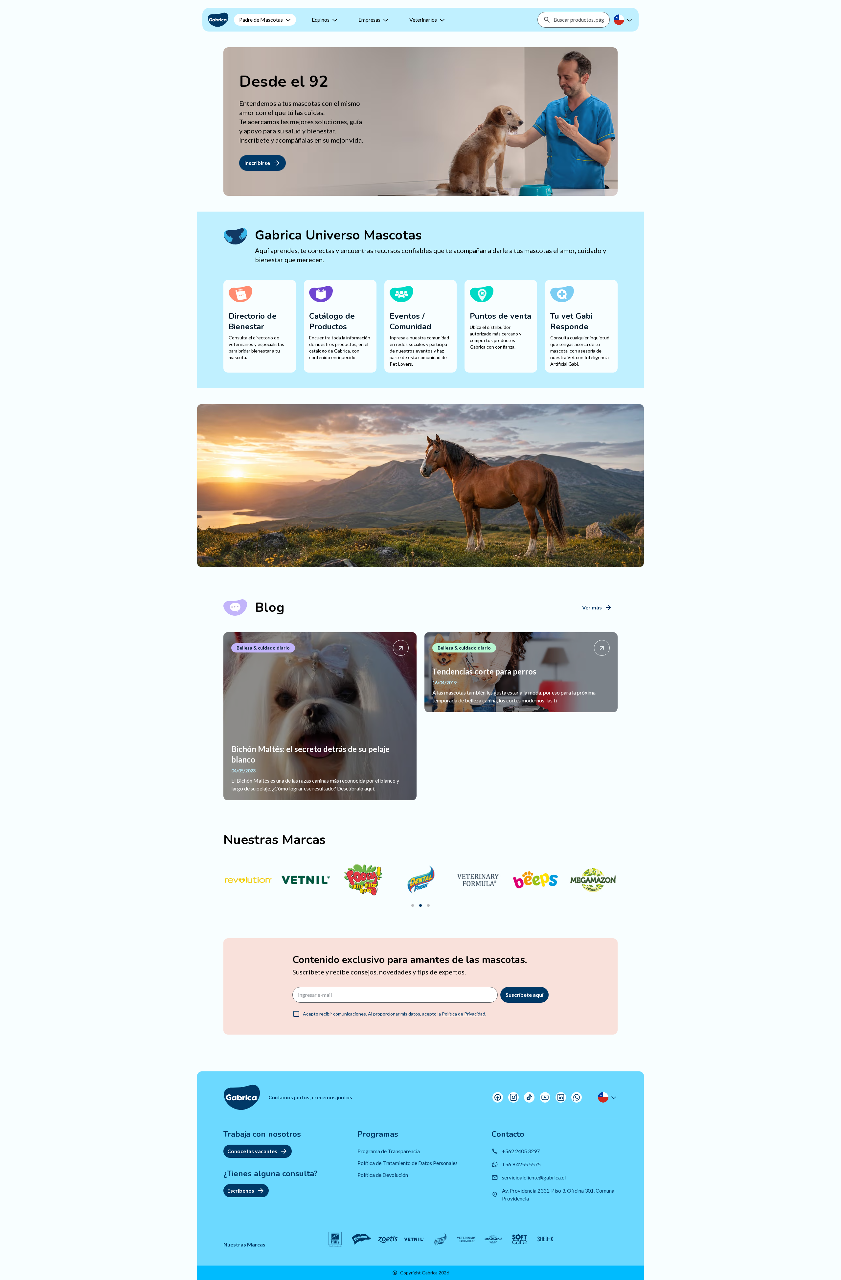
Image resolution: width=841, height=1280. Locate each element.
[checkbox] (296, 1014)
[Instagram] (513, 1097)
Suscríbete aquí (524, 995)
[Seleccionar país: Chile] (623, 19)
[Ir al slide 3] (428, 905)
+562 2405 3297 (521, 1151)
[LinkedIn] (561, 1097)
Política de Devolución (382, 1175)
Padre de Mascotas (261, 19)
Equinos (321, 19)
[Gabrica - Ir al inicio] (218, 19)
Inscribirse (257, 163)
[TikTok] (529, 1097)
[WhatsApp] (576, 1097)
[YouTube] (545, 1097)
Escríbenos (240, 1190)
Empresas (369, 19)
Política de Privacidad (463, 1014)
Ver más (592, 607)
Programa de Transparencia (388, 1151)
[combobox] (579, 20)
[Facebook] (497, 1097)
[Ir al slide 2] (420, 905)
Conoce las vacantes (252, 1151)
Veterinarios (423, 19)
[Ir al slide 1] (412, 905)
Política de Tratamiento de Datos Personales (407, 1163)
